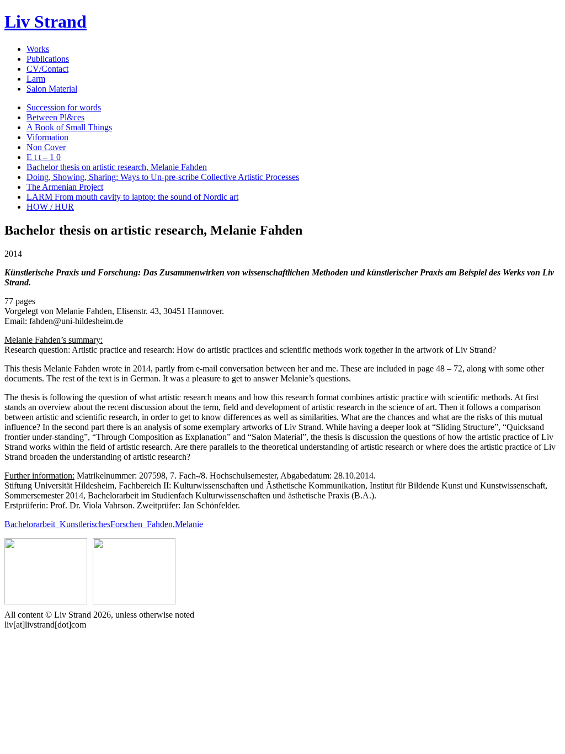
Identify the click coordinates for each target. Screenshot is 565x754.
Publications (47, 58)
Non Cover (46, 147)
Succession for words (63, 107)
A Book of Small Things (69, 127)
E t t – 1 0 (43, 157)
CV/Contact (47, 68)
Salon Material (51, 88)
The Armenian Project (64, 187)
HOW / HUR (50, 206)
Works (37, 49)
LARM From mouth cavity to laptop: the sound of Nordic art (132, 196)
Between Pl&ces (55, 117)
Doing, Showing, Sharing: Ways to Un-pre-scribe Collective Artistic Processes (162, 177)
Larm (35, 78)
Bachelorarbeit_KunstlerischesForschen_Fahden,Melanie (103, 524)
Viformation (47, 137)
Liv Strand (45, 21)
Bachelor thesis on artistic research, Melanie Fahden (116, 167)
